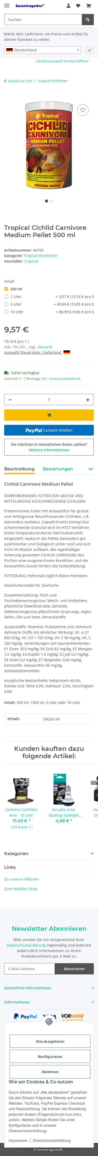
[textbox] (42, 50)
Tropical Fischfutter (40, 255)
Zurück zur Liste (20, 80)
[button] (68, 6)
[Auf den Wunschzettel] (83, 110)
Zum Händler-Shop (20, 888)
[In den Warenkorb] (8, 97)
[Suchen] (88, 19)
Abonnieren (74, 968)
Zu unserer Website (21, 879)
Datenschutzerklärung (52, 1140)
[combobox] (42, 50)
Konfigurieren (50, 1056)
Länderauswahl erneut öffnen (62, 60)
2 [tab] (51, 201)
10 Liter (52, 311)
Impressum (18, 1140)
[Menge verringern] (10, 399)
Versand (45, 346)
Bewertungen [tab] (58, 468)
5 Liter (52, 304)
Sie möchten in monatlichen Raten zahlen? (49, 447)
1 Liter (52, 296)
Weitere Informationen (49, 449)
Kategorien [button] (16, 853)
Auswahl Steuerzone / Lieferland (33, 352)
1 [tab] (46, 201)
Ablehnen (50, 1072)
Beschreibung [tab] (19, 468)
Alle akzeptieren (50, 1041)
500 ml (16, 288)
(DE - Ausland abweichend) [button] (60, 378)
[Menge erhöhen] (88, 399)
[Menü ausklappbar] (6, 3)
